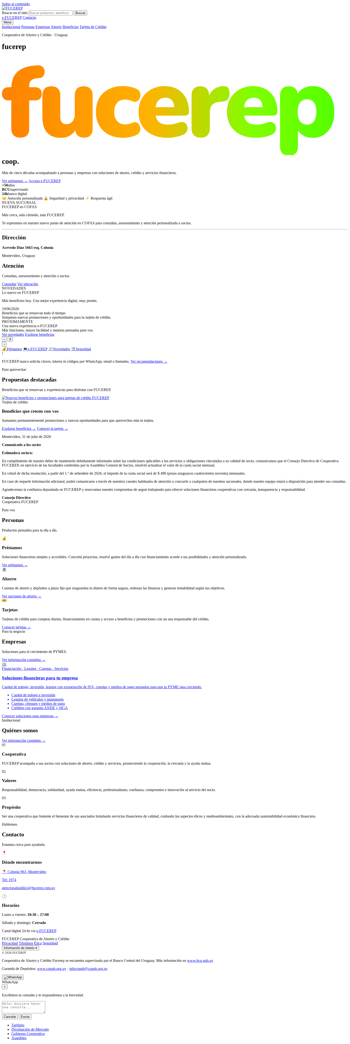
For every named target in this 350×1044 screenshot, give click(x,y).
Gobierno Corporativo (28, 1034)
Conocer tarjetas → (16, 627)
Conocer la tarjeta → (52, 429)
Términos (26, 943)
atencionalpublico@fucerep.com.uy (28, 888)
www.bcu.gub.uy (200, 961)
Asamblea (18, 1038)
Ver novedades (13, 334)
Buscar (80, 13)
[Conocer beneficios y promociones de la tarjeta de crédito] (55, 398)
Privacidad (10, 943)
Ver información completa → (23, 660)
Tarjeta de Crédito (93, 27)
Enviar (25, 1017)
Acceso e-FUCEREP (45, 181)
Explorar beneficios (39, 334)
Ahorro (56, 27)
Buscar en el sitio (15, 13)
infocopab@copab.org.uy (88, 969)
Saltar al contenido (16, 4)
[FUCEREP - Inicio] (12, 8)
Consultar (9, 284)
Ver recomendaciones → (148, 361)
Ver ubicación (27, 284)
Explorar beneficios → (19, 429)
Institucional (11, 27)
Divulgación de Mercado (30, 1029)
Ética (38, 943)
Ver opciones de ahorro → (21, 596)
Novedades (59, 349)
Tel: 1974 (9, 880)
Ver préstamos (15, 181)
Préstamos (12, 349)
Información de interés (20, 948)
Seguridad (81, 349)
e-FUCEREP (12, 17)
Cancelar (10, 1017)
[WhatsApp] (13, 977)
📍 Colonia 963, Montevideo (24, 872)
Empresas (42, 27)
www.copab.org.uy (51, 969)
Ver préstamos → (15, 565)
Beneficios (71, 27)
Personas (28, 27)
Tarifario (17, 1025)
